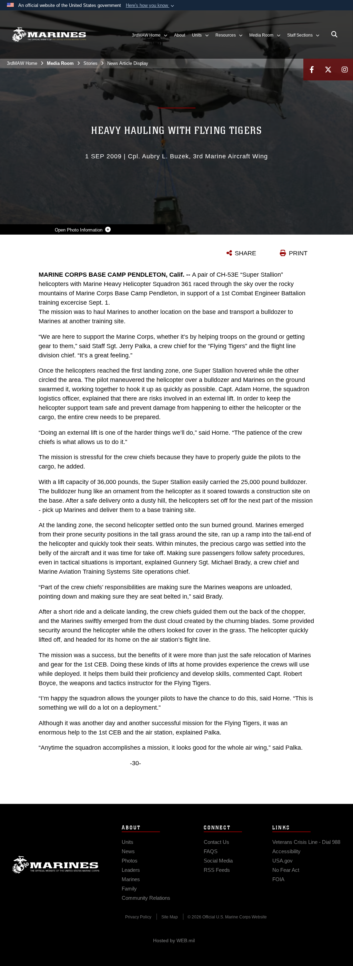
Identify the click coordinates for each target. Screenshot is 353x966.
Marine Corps (56, 864)
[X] (328, 69)
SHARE (245, 253)
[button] (150, 5)
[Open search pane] (334, 34)
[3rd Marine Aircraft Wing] (49, 34)
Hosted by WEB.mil (174, 940)
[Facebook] (311, 69)
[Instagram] (344, 69)
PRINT (298, 253)
